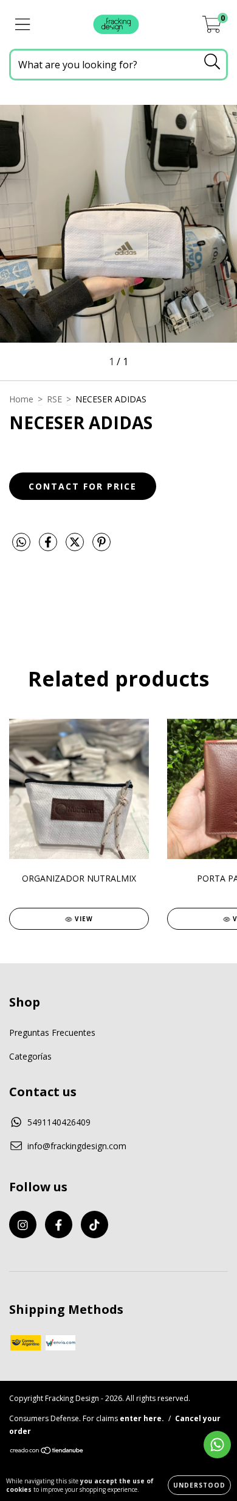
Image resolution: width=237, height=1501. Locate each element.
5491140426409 (59, 1122)
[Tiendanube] (47, 1452)
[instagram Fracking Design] (22, 1224)
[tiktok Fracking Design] (94, 1224)
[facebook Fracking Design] (58, 1224)
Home (21, 399)
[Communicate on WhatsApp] (217, 1444)
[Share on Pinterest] (101, 546)
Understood (199, 1485)
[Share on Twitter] (76, 546)
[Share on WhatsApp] (21, 542)
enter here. (142, 1418)
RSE (54, 399)
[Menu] (22, 25)
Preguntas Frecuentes (52, 1032)
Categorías (30, 1056)
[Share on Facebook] (49, 546)
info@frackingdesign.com (76, 1146)
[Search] (212, 62)
